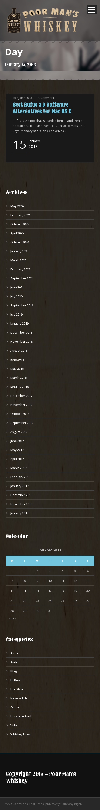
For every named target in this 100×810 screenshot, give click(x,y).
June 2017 (17, 441)
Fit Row (15, 680)
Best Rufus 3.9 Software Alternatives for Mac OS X (42, 108)
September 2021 (21, 278)
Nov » (12, 618)
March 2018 (18, 377)
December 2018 (21, 332)
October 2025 (19, 224)
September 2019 (21, 305)
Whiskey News (20, 734)
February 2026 (20, 215)
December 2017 (21, 396)
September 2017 (21, 423)
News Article (19, 698)
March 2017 (18, 468)
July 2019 (16, 314)
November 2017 (21, 405)
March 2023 (18, 260)
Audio (14, 662)
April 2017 (17, 459)
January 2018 (19, 387)
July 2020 (16, 296)
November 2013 (21, 504)
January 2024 (19, 251)
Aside (14, 653)
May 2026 (17, 206)
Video (14, 725)
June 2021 (17, 287)
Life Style (16, 689)
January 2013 (19, 513)
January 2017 (19, 486)
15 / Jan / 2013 (22, 98)
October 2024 (19, 242)
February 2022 (20, 269)
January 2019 (19, 323)
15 (24, 590)
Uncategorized (20, 716)
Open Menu (92, 9)
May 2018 (17, 368)
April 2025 (17, 233)
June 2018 (17, 359)
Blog (13, 671)
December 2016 (21, 495)
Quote (14, 707)
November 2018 (21, 341)
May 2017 (17, 450)
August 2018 (18, 350)
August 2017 (18, 432)
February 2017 (20, 477)
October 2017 (19, 414)
